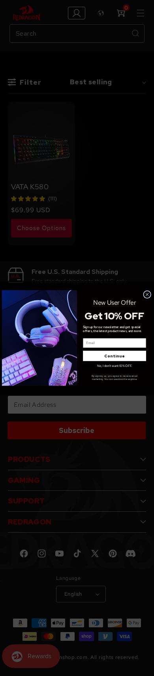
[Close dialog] (147, 294)
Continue (114, 356)
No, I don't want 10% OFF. (114, 366)
